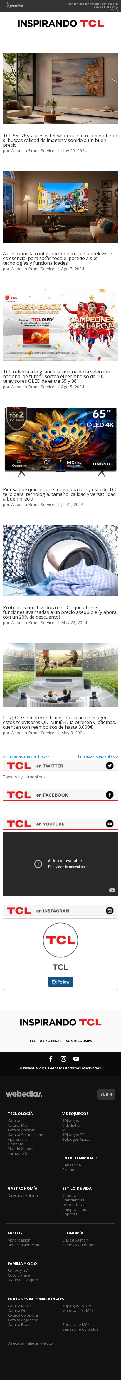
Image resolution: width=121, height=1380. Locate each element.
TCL (32, 1040)
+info (114, 9)
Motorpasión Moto (24, 1244)
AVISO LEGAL (50, 1040)
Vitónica (69, 1195)
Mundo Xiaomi (20, 1148)
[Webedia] (24, 1096)
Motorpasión (19, 1240)
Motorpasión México (80, 1310)
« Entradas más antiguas (26, 756)
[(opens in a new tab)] (60, 88)
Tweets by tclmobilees (24, 777)
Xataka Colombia (23, 1315)
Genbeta (15, 1144)
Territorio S (17, 1153)
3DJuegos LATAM (77, 1305)
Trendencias (73, 1200)
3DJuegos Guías (76, 1139)
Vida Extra (71, 1125)
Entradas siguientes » (98, 756)
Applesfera (18, 1139)
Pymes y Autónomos (80, 1244)
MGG (66, 1130)
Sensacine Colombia (80, 1329)
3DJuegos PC (73, 1134)
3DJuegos (70, 1120)
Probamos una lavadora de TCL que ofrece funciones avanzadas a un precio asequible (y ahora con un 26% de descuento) (60, 612)
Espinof (69, 1169)
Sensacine (71, 1165)
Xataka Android (21, 1130)
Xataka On (17, 1310)
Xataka (14, 1120)
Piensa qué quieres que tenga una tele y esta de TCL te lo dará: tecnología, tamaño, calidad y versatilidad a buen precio (60, 494)
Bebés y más (19, 1270)
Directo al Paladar (23, 1195)
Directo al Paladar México (30, 1343)
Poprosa (70, 1214)
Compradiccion (75, 1209)
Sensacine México (78, 1324)
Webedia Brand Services (33, 150)
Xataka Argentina (23, 1319)
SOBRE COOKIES (79, 1040)
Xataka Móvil (19, 1125)
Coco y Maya (19, 1275)
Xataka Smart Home (25, 1134)
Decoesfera (72, 1204)
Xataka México (21, 1305)
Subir (106, 1094)
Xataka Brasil (19, 1324)
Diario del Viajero (23, 1279)
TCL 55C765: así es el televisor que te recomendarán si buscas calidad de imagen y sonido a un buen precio (60, 140)
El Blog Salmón (75, 1240)
